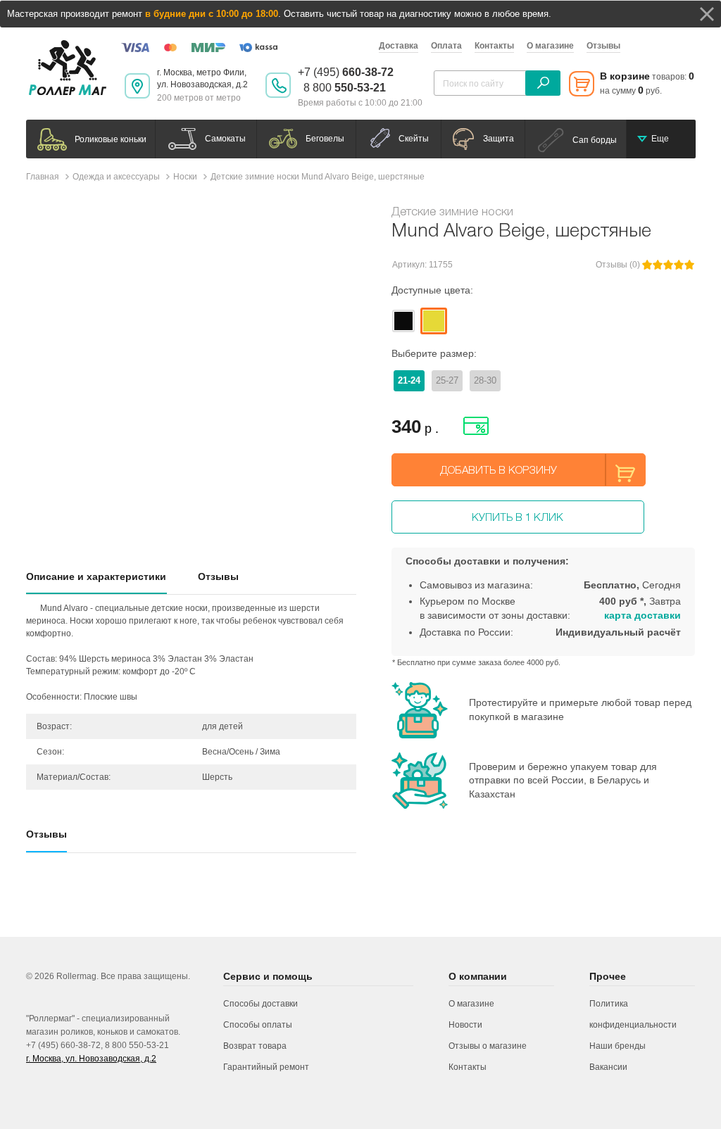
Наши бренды (617, 1046)
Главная (42, 177)
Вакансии (608, 1067)
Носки (185, 177)
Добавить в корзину (498, 469)
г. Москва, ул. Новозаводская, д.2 (91, 1059)
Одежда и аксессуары (116, 177)
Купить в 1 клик (517, 516)
